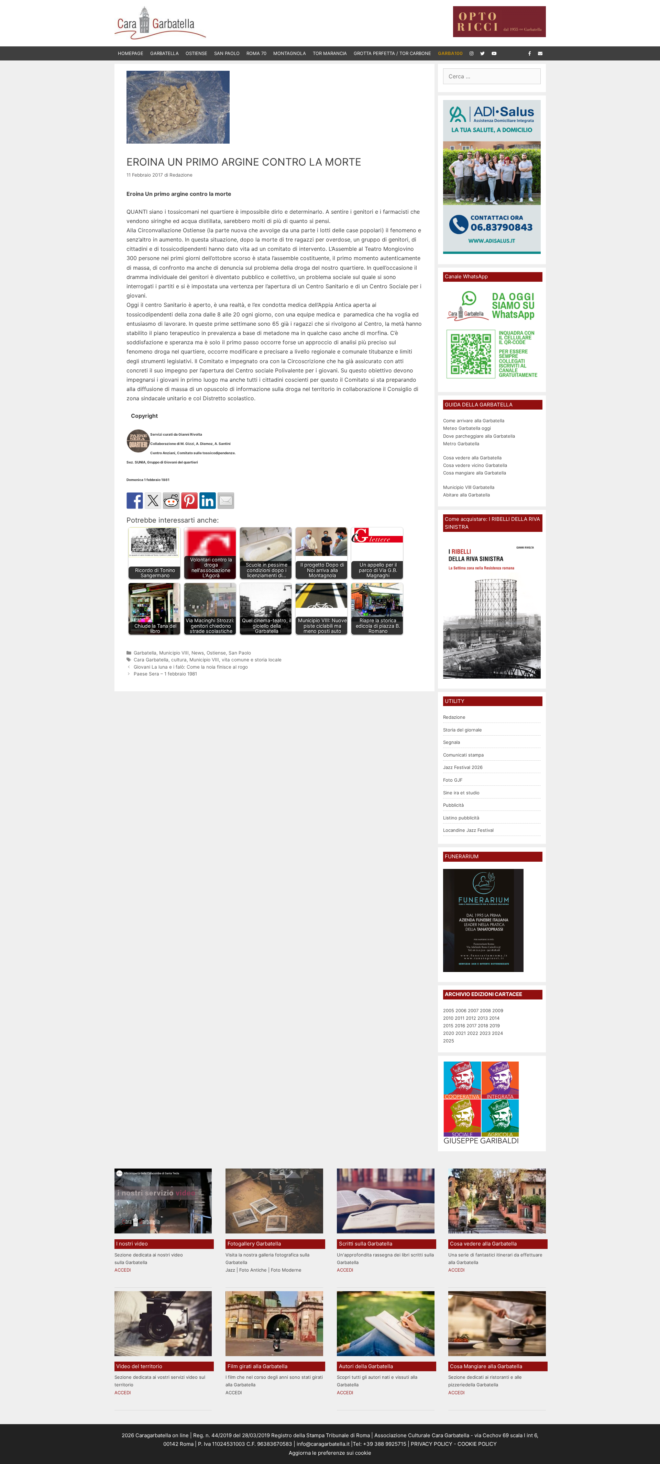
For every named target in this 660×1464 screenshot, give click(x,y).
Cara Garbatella (151, 659)
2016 (460, 1025)
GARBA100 (450, 53)
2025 (448, 1040)
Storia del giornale (462, 730)
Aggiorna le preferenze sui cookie (330, 1453)
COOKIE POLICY (477, 1444)
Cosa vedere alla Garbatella (472, 457)
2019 (495, 1025)
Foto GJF (453, 780)
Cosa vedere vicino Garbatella (475, 465)
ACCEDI (122, 1270)
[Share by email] (226, 500)
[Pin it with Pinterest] (189, 500)
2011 (459, 1018)
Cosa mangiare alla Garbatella (474, 473)
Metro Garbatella (461, 443)
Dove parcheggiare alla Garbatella (479, 436)
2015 (448, 1025)
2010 (448, 1018)
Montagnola (289, 53)
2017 (471, 1025)
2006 (460, 1010)
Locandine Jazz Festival (468, 830)
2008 (485, 1010)
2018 (483, 1025)
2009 (497, 1010)
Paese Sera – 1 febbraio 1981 (165, 674)
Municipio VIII (174, 653)
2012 (471, 1018)
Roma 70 (256, 53)
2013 (482, 1018)
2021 (460, 1033)
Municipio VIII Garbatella (468, 487)
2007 (473, 1010)
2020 (448, 1033)
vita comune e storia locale (252, 659)
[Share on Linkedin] (207, 500)
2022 (472, 1033)
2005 (448, 1010)
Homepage (130, 53)
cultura (179, 659)
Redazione (454, 717)
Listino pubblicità (461, 817)
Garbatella (164, 53)
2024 (497, 1033)
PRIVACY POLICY (430, 1444)
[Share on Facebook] (134, 500)
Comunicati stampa (463, 755)
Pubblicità (453, 805)
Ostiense (196, 53)
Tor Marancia (330, 53)
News (197, 653)
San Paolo (227, 53)
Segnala (451, 742)
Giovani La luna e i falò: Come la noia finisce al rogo (191, 667)
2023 (485, 1033)
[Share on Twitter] (153, 500)
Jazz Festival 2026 (463, 767)
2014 (494, 1018)
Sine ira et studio (461, 792)
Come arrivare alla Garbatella (473, 420)
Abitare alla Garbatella (466, 495)
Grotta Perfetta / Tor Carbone (392, 53)
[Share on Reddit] (171, 500)
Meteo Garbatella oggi (467, 428)
